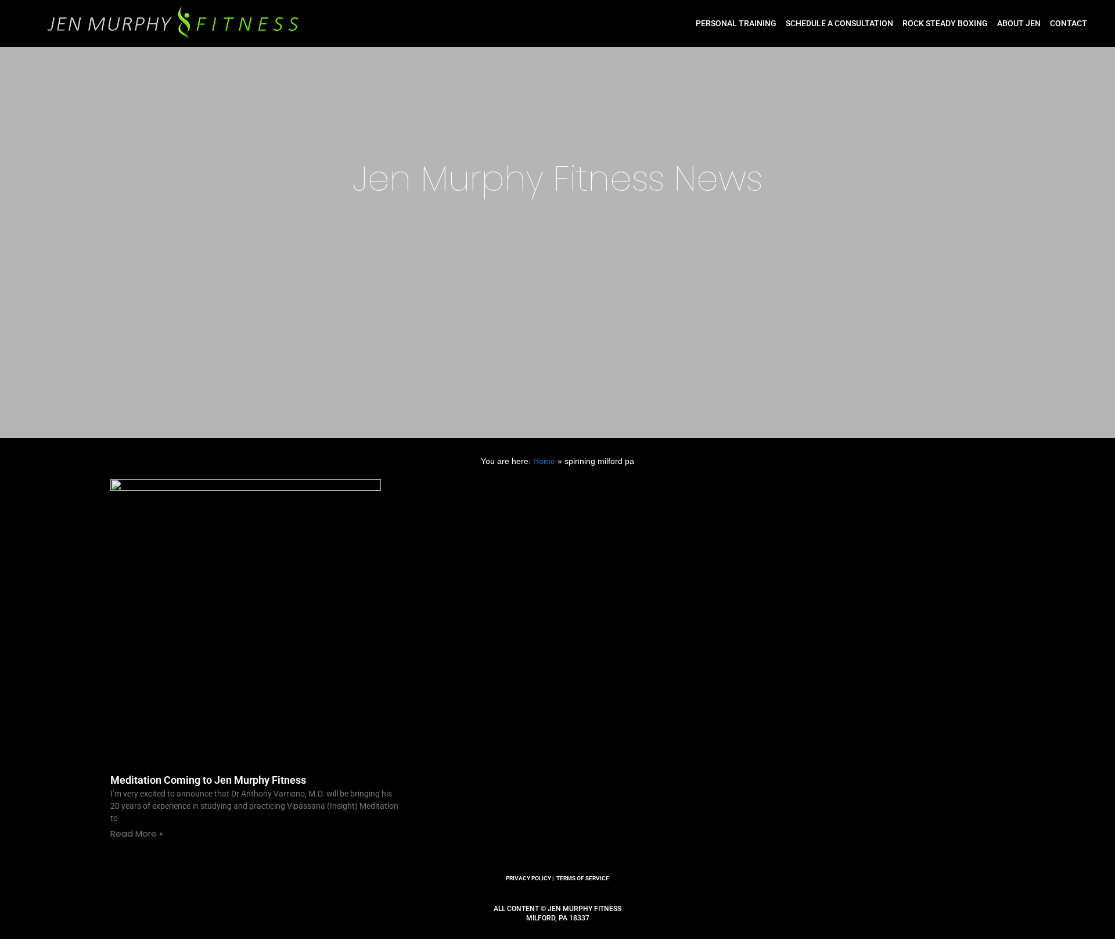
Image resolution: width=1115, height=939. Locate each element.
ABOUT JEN (1019, 23)
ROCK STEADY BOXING (945, 23)
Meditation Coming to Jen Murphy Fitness (208, 780)
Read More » (136, 833)
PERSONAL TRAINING (736, 23)
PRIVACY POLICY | (530, 878)
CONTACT (1068, 23)
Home (544, 461)
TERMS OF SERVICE (582, 878)
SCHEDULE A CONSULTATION (839, 23)
